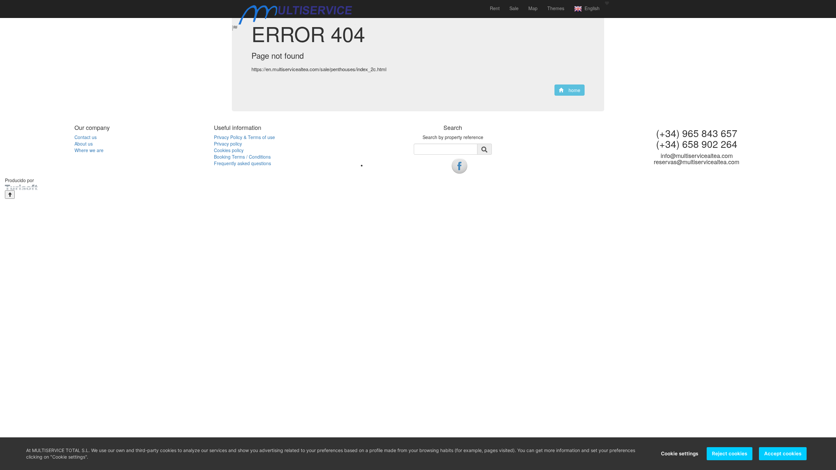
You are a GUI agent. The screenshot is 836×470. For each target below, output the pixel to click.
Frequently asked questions (242, 163)
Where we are (89, 150)
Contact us (85, 137)
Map (533, 8)
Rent (495, 8)
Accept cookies (782, 453)
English (591, 8)
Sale (514, 8)
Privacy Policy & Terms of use (244, 137)
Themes (555, 8)
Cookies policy (229, 150)
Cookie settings (679, 453)
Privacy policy (228, 143)
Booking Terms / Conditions (242, 156)
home (571, 90)
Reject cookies (729, 453)
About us (83, 143)
